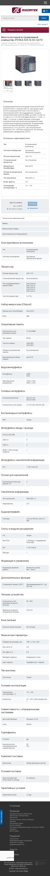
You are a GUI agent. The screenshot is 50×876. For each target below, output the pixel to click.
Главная (4, 43)
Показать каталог (15, 30)
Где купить (14, 854)
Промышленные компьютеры (28, 43)
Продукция (12, 43)
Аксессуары (14, 831)
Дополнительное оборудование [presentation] (15, 234)
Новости (13, 849)
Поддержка (15, 836)
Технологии (14, 839)
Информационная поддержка (21, 841)
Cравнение (34, 208)
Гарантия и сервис (17, 842)
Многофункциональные (10, 45)
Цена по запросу (16, 203)
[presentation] (8, 85)
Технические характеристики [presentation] (13, 218)
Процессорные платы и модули (22, 819)
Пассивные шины (16, 823)
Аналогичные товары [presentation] (11, 229)
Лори (26, 871)
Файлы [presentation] (5, 223)
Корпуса (13, 821)
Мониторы (14, 817)
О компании (15, 806)
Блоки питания (15, 825)
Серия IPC (23, 45)
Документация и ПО (17, 844)
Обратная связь (1, 817)
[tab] (8, 83)
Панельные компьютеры (19, 816)
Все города (42, 24)
